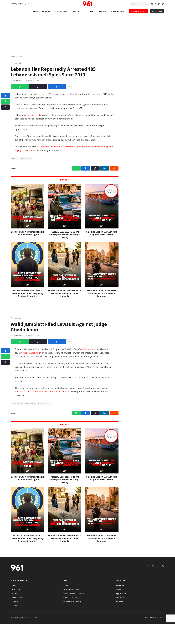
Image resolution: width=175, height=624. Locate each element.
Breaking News (118, 11)
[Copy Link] (38, 86)
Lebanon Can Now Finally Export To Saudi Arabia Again (27, 233)
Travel (91, 11)
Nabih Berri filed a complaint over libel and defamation (42, 391)
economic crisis (33, 115)
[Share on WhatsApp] (20, 86)
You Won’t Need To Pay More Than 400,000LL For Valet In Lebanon (101, 293)
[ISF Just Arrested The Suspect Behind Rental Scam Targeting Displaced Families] (27, 264)
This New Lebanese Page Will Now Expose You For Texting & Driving (64, 235)
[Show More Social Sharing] (68, 86)
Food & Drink (61, 11)
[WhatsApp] (5, 101)
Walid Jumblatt (86, 349)
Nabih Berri (30, 403)
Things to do (77, 11)
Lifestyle (46, 11)
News (35, 11)
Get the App (157, 11)
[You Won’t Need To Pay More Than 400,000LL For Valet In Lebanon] (101, 264)
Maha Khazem (18, 80)
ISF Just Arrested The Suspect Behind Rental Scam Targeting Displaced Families (27, 293)
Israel (14, 158)
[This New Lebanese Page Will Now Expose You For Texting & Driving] (64, 206)
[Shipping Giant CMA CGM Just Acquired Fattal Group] (101, 206)
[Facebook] (5, 95)
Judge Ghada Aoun (32, 352)
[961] (87, 4)
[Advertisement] (87, 35)
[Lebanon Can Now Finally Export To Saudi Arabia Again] (27, 206)
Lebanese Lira (25, 158)
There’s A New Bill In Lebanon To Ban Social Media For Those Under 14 (64, 293)
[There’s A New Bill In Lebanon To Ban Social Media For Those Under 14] (64, 264)
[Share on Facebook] (57, 86)
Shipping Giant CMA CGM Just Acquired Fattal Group (101, 233)
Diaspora (102, 11)
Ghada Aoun (17, 403)
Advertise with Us (138, 11)
